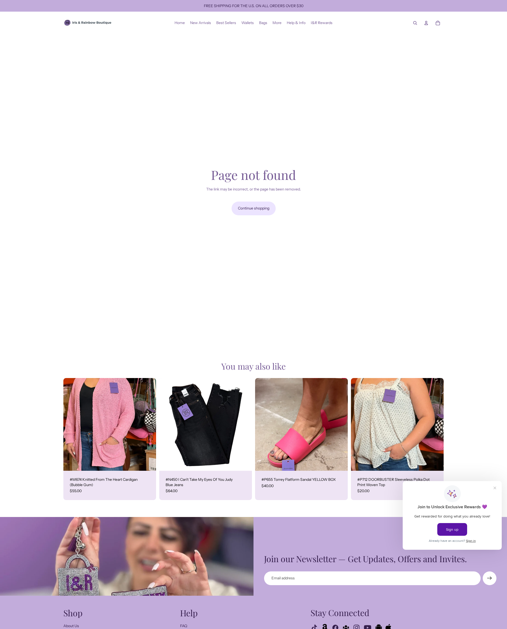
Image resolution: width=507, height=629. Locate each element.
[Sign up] (489, 578)
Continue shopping (253, 208)
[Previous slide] (71, 424)
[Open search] (415, 23)
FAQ (183, 625)
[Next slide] (148, 424)
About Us (71, 625)
